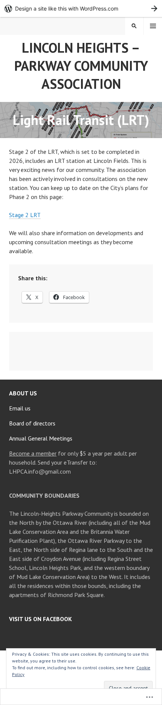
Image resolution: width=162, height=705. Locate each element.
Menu (153, 26)
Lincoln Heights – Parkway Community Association (81, 66)
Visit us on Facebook (40, 619)
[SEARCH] (134, 26)
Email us (20, 408)
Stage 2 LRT (25, 215)
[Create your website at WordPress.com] (81, 8)
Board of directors (32, 423)
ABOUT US (23, 393)
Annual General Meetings (40, 438)
